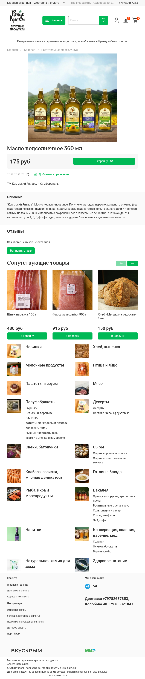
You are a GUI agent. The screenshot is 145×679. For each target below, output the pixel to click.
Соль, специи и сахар (107, 510)
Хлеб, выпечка (106, 346)
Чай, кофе (99, 520)
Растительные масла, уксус (59, 50)
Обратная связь (16, 609)
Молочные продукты (44, 365)
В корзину (27, 336)
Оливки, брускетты (105, 546)
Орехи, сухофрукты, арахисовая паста (114, 498)
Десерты (101, 402)
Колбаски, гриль (36, 428)
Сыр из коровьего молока (110, 453)
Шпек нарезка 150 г (21, 314)
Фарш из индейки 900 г (70, 314)
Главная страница (19, 2)
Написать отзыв (21, 250)
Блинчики (31, 418)
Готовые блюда (107, 471)
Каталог (57, 20)
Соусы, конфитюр (104, 515)
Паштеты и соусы (41, 383)
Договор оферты (17, 627)
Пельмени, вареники (39, 413)
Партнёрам (13, 633)
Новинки (33, 346)
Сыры (98, 447)
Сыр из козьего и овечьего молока (110, 460)
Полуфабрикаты (40, 402)
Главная (12, 50)
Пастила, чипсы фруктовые (111, 413)
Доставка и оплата (46, 2)
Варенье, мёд (102, 551)
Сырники (31, 408)
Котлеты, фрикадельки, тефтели (46, 423)
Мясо (98, 383)
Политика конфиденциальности (25, 621)
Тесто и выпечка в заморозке (45, 437)
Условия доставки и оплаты (23, 615)
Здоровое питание (110, 560)
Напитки (33, 529)
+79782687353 (128, 2)
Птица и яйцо (105, 365)
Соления (98, 541)
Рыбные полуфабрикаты (41, 432)
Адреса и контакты (18, 596)
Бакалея (29, 50)
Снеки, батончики (41, 447)
